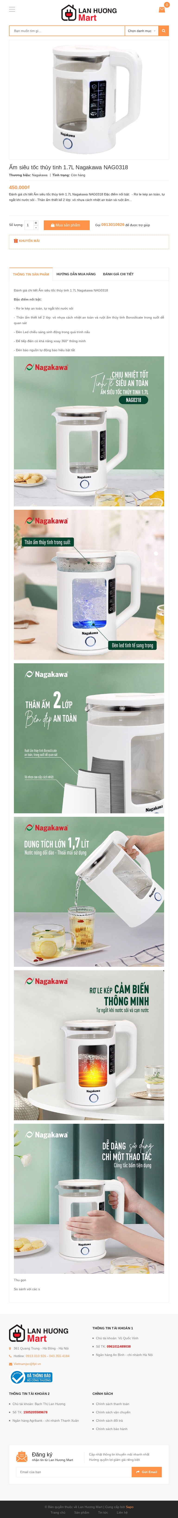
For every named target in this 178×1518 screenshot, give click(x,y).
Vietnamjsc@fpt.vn (27, 1364)
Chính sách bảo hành (111, 1429)
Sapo (130, 1507)
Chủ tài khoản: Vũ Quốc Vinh (117, 1338)
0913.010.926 (36, 1356)
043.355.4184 (59, 1356)
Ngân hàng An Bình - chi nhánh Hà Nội (124, 1355)
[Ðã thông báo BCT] (30, 1377)
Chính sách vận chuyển (113, 1412)
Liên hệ (122, 1512)
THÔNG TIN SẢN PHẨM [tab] (31, 274)
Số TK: (113, 1346)
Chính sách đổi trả (109, 1420)
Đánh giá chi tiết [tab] (118, 274)
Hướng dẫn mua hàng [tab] (76, 274)
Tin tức (103, 1512)
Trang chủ (58, 1512)
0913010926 (112, 224)
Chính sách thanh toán (112, 1404)
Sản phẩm (81, 1512)
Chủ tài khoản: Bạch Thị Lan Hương (39, 1404)
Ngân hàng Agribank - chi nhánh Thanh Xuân (46, 1420)
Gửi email (149, 1472)
